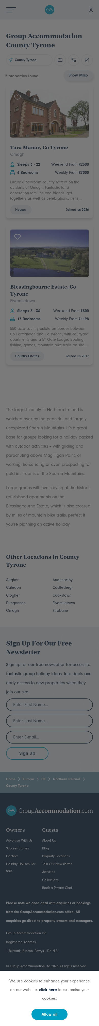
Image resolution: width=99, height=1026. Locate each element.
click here (48, 989)
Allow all (49, 1014)
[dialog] (49, 513)
